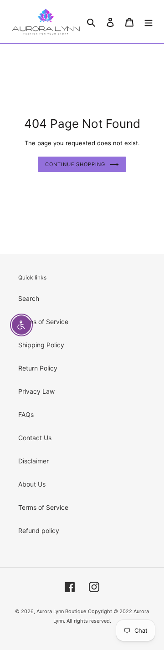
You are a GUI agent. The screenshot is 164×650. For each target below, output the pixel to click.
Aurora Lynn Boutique (61, 611)
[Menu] (148, 21)
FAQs (26, 414)
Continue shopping (75, 164)
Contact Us (34, 438)
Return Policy (37, 368)
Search (28, 298)
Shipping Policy (41, 345)
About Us (32, 484)
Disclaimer (33, 461)
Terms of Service (43, 321)
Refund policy (38, 530)
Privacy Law (36, 391)
